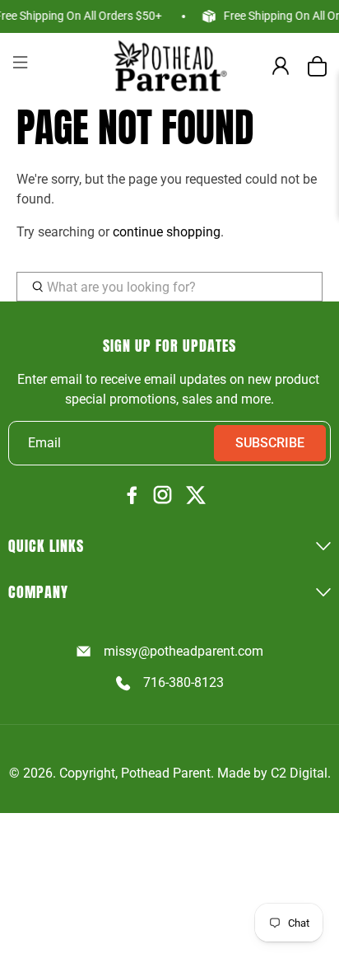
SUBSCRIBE (269, 443)
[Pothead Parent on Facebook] (132, 496)
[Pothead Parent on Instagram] (162, 496)
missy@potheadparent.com (183, 651)
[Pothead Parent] (169, 65)
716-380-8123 (183, 682)
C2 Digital (299, 773)
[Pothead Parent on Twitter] (196, 496)
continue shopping (167, 232)
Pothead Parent (166, 773)
